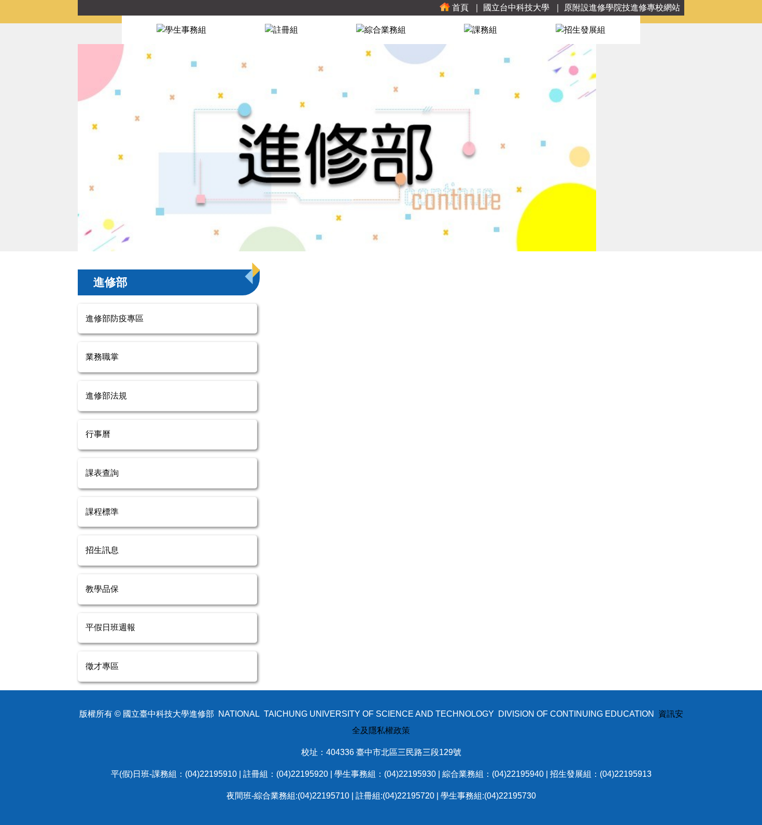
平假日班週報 (110, 627)
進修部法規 (106, 395)
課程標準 (102, 511)
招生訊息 (102, 550)
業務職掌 (102, 356)
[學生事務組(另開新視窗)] (181, 29)
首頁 (460, 7)
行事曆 (98, 434)
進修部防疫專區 (115, 318)
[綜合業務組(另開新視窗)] (381, 29)
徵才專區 (102, 666)
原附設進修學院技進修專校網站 (622, 7)
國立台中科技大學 (516, 7)
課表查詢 (102, 472)
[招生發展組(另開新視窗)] (580, 29)
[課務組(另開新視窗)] (480, 29)
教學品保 (102, 589)
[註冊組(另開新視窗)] (281, 29)
